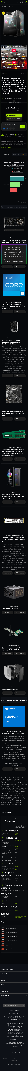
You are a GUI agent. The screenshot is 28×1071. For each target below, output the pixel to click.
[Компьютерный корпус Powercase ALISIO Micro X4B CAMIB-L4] (14, 477)
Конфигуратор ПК (6, 977)
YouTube (15, 1052)
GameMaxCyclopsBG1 (11, 932)
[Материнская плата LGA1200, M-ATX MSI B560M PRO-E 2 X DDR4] (14, 394)
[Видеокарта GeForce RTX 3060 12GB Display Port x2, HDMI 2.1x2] (14, 223)
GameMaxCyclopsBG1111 (12, 936)
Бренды (3, 988)
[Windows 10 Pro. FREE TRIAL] (14, 716)
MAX (19, 1052)
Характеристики (7, 266)
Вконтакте (8, 1052)
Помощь (4, 999)
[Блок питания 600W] (14, 591)
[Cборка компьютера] (14, 672)
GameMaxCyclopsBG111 (11, 940)
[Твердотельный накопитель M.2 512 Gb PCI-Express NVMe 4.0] (14, 520)
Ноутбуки (4, 973)
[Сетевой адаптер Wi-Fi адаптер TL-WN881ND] (14, 631)
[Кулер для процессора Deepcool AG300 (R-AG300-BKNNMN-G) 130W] (14, 326)
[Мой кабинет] (22, 2)
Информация (5, 995)
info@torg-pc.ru (15, 1013)
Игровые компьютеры (8, 969)
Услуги (3, 984)
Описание (6, 154)
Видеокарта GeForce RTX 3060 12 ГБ (13, 98)
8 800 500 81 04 (14, 1010)
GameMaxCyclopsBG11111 (12, 948)
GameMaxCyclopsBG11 (11, 944)
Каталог (3, 966)
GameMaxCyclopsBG (11, 928)
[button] (10, 41)
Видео (3, 954)
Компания (4, 991)
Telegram (12, 1052)
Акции (3, 980)
